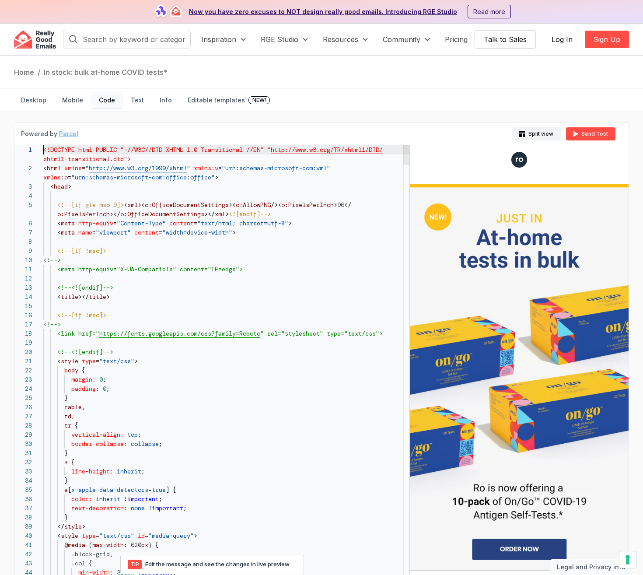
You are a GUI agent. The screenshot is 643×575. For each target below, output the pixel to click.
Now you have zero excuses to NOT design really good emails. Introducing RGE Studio (323, 11)
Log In (562, 39)
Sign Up (607, 39)
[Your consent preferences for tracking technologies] (627, 559)
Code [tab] (107, 100)
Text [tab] (137, 100)
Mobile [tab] (72, 100)
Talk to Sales (505, 39)
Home (24, 72)
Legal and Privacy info (591, 567)
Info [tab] (166, 100)
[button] (224, 39)
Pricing (456, 39)
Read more (489, 11)
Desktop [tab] (33, 100)
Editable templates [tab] (227, 100)
